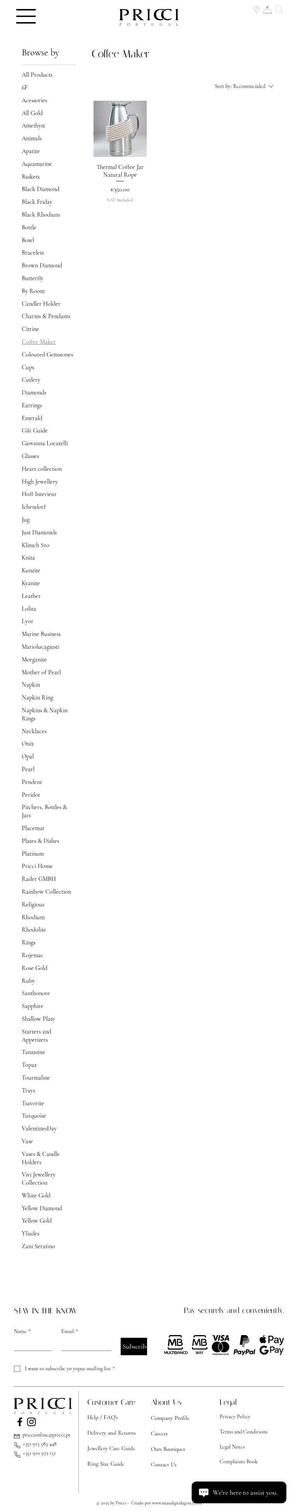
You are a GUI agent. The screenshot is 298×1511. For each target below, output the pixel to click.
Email (69, 1331)
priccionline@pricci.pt (47, 1435)
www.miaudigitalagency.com (177, 1503)
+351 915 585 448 (40, 1443)
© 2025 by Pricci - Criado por (124, 1503)
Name (22, 1331)
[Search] (279, 10)
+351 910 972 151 (39, 1453)
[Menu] (26, 16)
